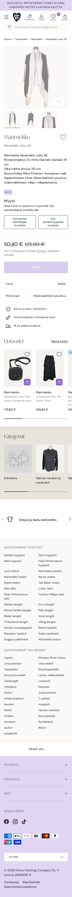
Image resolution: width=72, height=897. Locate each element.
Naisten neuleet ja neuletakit (48, 480)
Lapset (8, 657)
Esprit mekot (12, 582)
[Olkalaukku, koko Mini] (18, 368)
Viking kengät (46, 622)
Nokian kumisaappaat (18, 627)
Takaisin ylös (36, 749)
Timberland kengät (16, 622)
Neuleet (9, 704)
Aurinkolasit (45, 722)
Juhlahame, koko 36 (48, 396)
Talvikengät (11, 681)
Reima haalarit (47, 627)
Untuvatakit (45, 663)
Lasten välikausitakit (51, 675)
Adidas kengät (13, 604)
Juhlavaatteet (47, 692)
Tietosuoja (11, 882)
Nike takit (10, 588)
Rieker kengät (12, 616)
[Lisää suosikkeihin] (63, 137)
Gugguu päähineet (16, 639)
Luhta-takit (45, 588)
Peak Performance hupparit (50, 563)
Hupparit (44, 704)
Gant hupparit (47, 555)
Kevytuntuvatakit (15, 675)
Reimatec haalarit (15, 633)
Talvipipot (10, 687)
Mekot (8, 710)
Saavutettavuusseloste (20, 887)
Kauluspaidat (46, 716)
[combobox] (36, 27)
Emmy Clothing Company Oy (35, 870)
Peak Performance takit (16, 596)
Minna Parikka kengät (17, 610)
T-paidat (44, 698)
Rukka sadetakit (48, 633)
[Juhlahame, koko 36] (50, 368)
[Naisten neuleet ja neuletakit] (50, 459)
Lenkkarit (44, 681)
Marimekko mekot (15, 577)
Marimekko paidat (49, 571)
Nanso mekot (46, 577)
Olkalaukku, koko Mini (17, 396)
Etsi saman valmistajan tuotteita (20, 222)
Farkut (8, 692)
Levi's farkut (11, 571)
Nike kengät (45, 610)
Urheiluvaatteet (14, 698)
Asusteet (9, 722)
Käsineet (43, 687)
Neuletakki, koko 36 (56, 39)
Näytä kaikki (59, 341)
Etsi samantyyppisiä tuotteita (53, 222)
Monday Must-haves (51, 657)
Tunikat (8, 716)
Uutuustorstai (12, 663)
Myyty (36, 267)
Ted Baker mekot (49, 582)
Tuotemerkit (21, 39)
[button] (65, 17)
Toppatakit (11, 669)
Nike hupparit (12, 561)
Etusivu (8, 39)
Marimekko (37, 39)
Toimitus (42, 251)
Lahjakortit (10, 733)
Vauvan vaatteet (48, 710)
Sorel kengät (46, 616)
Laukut (8, 727)
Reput (42, 727)
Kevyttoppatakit (48, 669)
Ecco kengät (46, 604)
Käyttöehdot (31, 882)
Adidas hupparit (14, 555)
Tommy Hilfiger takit (51, 594)
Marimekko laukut (49, 639)
